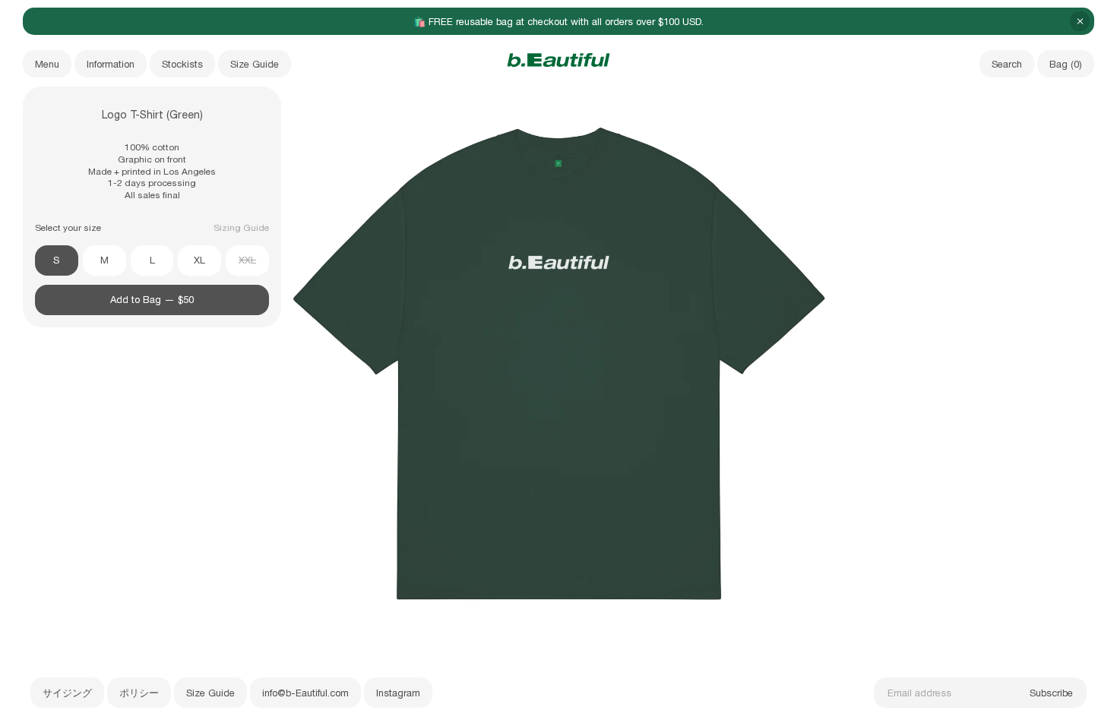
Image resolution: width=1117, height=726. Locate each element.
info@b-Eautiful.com (305, 693)
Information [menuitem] (110, 64)
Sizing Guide (241, 228)
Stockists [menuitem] (182, 64)
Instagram (398, 693)
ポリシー (139, 693)
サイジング (67, 693)
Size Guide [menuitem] (254, 64)
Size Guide (210, 693)
